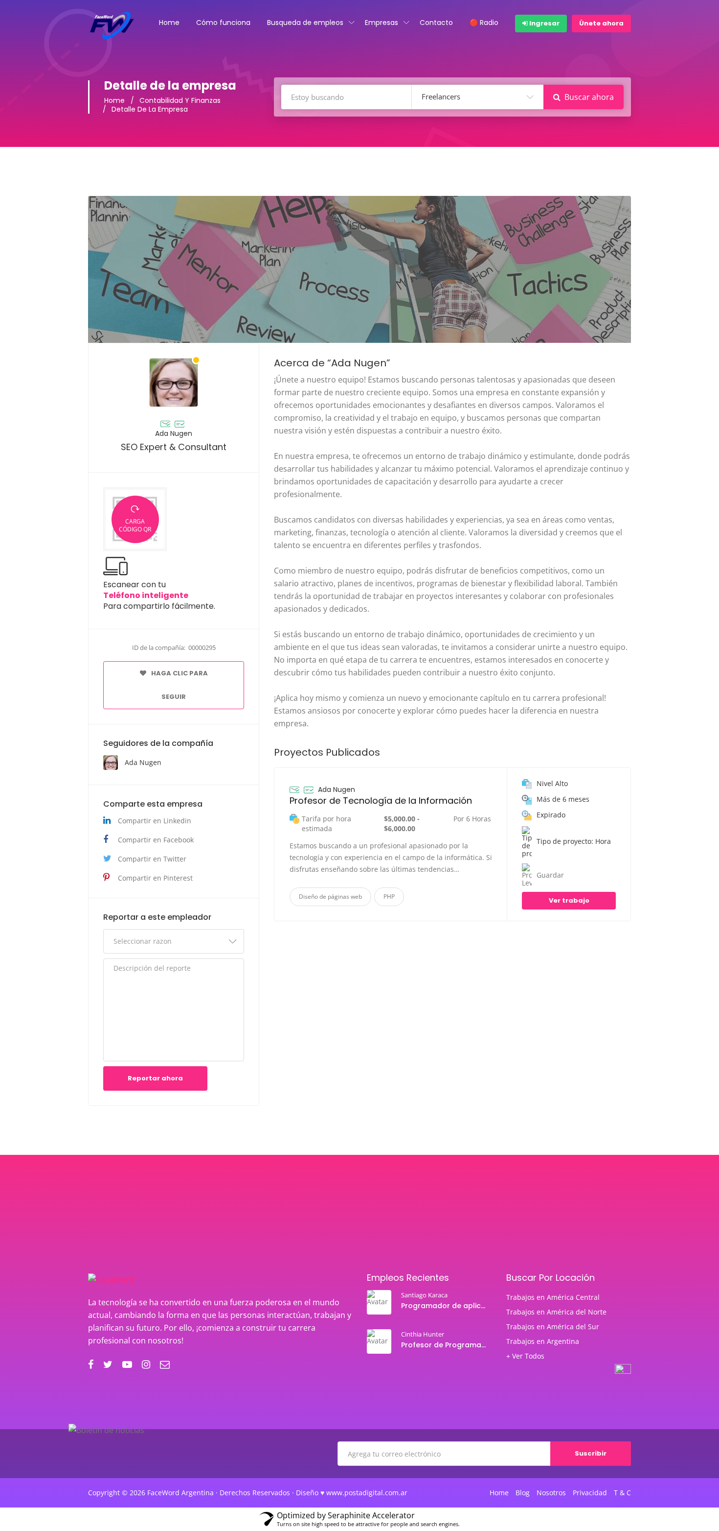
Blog (523, 1493)
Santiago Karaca (424, 1295)
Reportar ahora (155, 1078)
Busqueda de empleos (305, 22)
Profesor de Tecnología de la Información (381, 800)
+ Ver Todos (525, 1356)
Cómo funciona (223, 22)
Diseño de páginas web (330, 896)
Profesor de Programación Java (445, 1344)
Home (169, 22)
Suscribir (591, 1453)
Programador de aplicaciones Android (445, 1305)
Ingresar (544, 23)
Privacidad (590, 1493)
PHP (389, 896)
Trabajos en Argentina (542, 1341)
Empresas (381, 22)
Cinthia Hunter (422, 1334)
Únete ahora (601, 23)
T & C (622, 1493)
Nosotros (551, 1493)
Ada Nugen (173, 433)
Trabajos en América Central (553, 1297)
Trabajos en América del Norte (556, 1312)
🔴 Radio (484, 22)
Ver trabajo (569, 900)
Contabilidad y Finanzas (180, 100)
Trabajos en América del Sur (552, 1327)
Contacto (436, 22)
